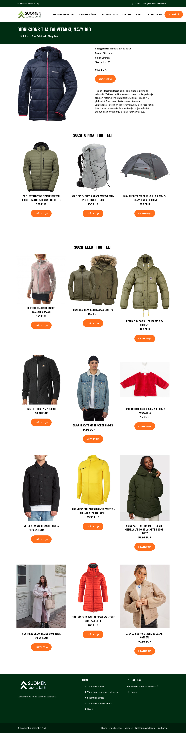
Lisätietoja (105, 78)
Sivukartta (162, 727)
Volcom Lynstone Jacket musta (41, 525)
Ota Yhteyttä (115, 727)
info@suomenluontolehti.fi (154, 3)
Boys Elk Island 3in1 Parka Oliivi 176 (93, 309)
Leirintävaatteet (116, 48)
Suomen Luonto (95, 686)
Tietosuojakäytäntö (145, 727)
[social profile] (38, 3)
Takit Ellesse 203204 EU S (41, 409)
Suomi (137, 3)
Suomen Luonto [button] (63, 14)
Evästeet (128, 727)
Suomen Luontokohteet (116, 14)
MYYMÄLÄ (173, 14)
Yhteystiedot (154, 14)
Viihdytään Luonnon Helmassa (102, 691)
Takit (128, 48)
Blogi (138, 14)
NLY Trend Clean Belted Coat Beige (41, 633)
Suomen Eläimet (88, 14)
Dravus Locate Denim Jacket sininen (93, 425)
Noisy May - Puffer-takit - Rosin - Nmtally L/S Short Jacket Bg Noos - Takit (145, 529)
